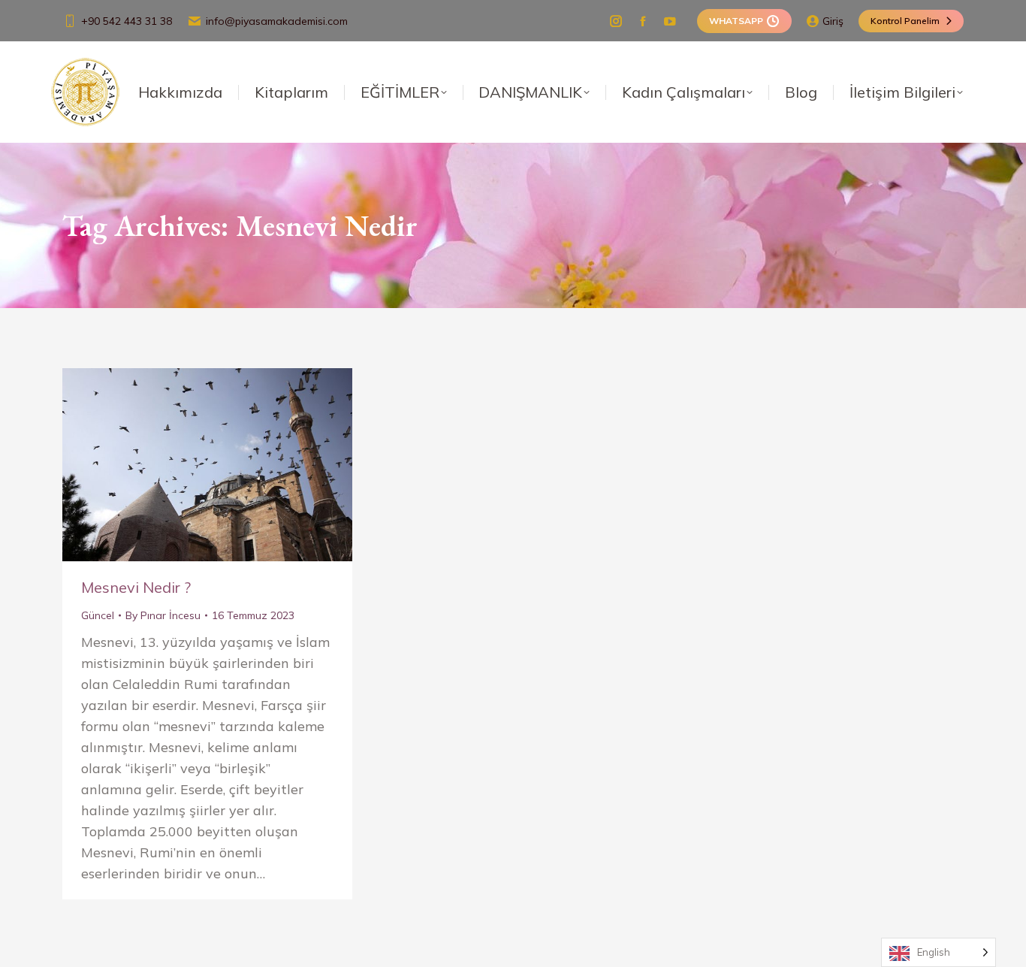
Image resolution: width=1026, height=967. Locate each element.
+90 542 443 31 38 (126, 21)
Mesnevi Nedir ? (136, 587)
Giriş (832, 21)
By (163, 615)
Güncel (97, 615)
